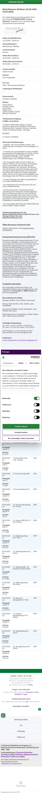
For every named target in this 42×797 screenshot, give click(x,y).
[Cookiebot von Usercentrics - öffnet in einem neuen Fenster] (31, 357)
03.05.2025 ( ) (6, 443)
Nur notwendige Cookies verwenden (21, 438)
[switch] (37, 404)
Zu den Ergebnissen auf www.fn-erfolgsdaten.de (20, 340)
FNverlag (19, 754)
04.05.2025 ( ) (6, 537)
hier (27, 702)
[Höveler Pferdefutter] (21, 784)
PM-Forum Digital (18, 756)
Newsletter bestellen (21, 706)
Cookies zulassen (21, 426)
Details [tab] (21, 363)
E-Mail (30, 685)
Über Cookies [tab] (34, 363)
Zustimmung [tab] (7, 363)
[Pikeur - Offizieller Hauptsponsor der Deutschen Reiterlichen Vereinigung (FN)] (21, 772)
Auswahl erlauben (21, 432)
